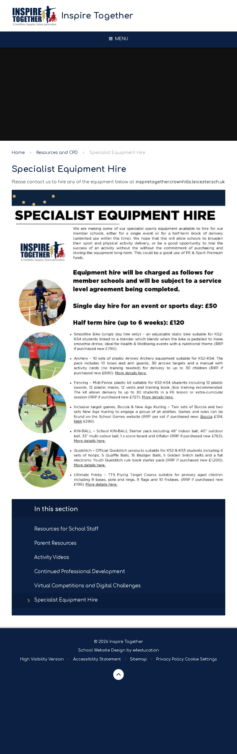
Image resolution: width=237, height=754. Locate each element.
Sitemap (138, 659)
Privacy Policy (170, 659)
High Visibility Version (42, 659)
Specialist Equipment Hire (117, 152)
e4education (146, 650)
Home (18, 152)
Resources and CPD (57, 152)
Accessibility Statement (97, 659)
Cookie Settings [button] (201, 659)
